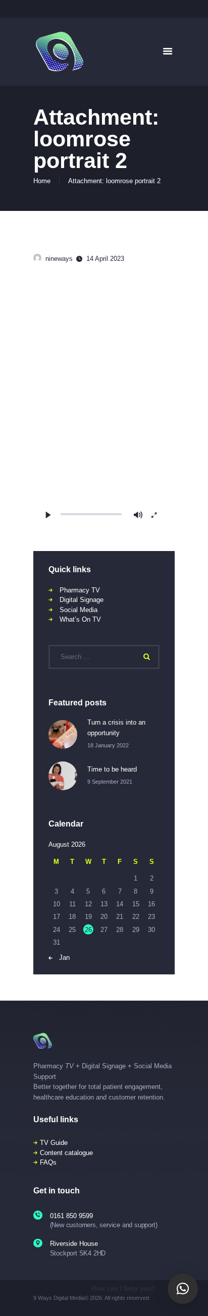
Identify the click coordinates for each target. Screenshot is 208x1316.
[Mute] (138, 515)
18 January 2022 (108, 745)
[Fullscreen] (154, 515)
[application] (104, 402)
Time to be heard (112, 769)
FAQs (48, 1162)
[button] (104, 402)
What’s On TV (80, 619)
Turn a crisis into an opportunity (116, 728)
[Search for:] (104, 657)
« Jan (62, 957)
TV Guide (54, 1142)
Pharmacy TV (80, 590)
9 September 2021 (109, 782)
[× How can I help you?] (183, 1289)
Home (41, 181)
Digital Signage (81, 600)
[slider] (91, 514)
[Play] (48, 515)
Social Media (78, 610)
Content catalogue (66, 1153)
